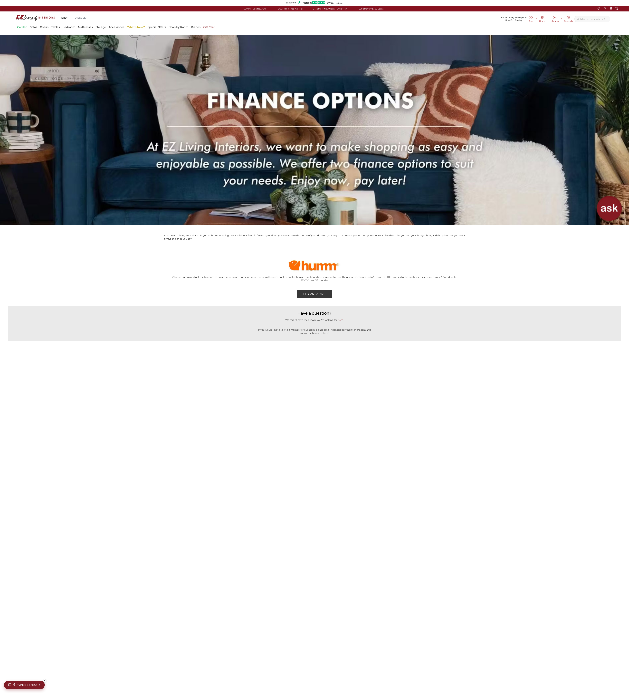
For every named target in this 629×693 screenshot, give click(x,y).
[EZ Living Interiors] (35, 18)
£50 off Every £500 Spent (371, 9)
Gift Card (209, 27)
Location (598, 8)
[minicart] (616, 8)
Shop (64, 17)
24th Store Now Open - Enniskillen (330, 9)
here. (340, 319)
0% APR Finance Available (291, 9)
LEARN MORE (314, 294)
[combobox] (592, 19)
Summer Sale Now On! (255, 9)
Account (611, 8)
